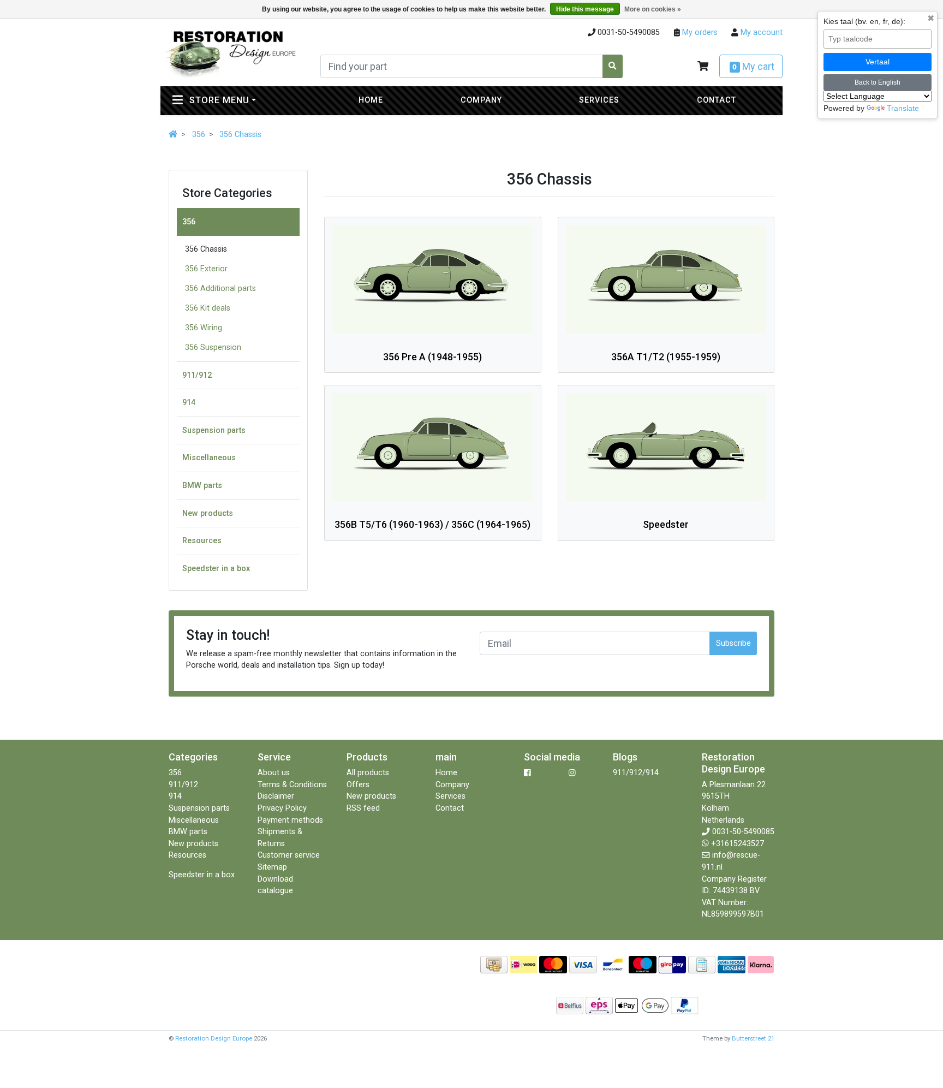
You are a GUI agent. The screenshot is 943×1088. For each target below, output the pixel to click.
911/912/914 (636, 772)
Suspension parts (214, 430)
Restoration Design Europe (213, 1038)
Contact (716, 100)
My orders (699, 32)
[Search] (612, 66)
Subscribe (733, 643)
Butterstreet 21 (753, 1038)
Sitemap (272, 867)
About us (274, 772)
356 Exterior (206, 269)
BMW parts (202, 485)
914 (188, 402)
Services (599, 100)
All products (368, 772)
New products (207, 513)
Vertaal (878, 61)
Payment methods (290, 820)
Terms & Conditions (292, 784)
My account (760, 32)
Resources (202, 540)
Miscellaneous (209, 457)
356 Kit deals (207, 308)
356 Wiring (203, 327)
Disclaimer (276, 796)
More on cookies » (652, 9)
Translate (903, 108)
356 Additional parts (220, 288)
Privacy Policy (282, 808)
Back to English (877, 82)
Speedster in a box (216, 568)
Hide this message (585, 9)
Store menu (243, 99)
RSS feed (363, 808)
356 (198, 134)
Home (371, 100)
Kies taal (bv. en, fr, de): (864, 21)
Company (481, 100)
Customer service (289, 855)
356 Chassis (240, 134)
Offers (358, 784)
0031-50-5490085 (743, 831)
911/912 (197, 375)
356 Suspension (213, 347)
